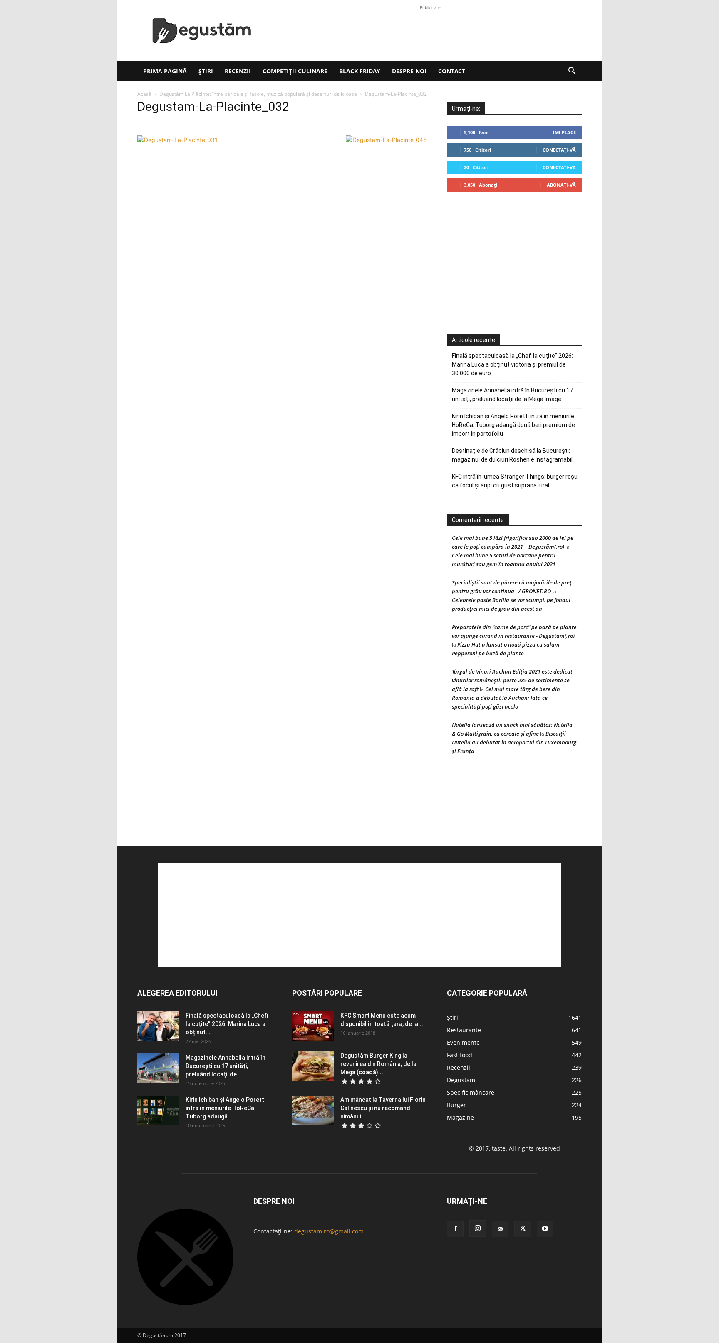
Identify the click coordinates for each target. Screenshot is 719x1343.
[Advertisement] (430, 31)
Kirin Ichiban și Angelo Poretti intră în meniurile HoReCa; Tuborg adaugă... (225, 1108)
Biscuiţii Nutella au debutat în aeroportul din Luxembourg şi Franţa (514, 742)
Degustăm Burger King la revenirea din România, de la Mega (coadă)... (378, 1064)
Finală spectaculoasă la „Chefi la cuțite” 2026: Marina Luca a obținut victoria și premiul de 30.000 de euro (512, 364)
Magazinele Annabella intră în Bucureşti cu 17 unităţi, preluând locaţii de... (225, 1066)
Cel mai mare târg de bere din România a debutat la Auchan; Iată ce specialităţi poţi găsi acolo (506, 697)
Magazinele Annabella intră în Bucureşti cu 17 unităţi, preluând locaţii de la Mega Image (512, 394)
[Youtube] (545, 1229)
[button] (572, 72)
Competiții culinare (295, 71)
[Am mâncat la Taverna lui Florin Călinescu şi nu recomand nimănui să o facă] (313, 1110)
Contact (451, 71)
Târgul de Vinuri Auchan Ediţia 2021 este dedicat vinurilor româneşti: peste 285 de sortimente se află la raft (512, 680)
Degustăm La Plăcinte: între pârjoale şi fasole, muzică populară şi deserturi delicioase (258, 93)
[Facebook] (455, 1229)
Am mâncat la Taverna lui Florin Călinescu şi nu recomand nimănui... (383, 1108)
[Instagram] (477, 1228)
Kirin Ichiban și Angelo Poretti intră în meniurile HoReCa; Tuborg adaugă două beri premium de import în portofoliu (513, 425)
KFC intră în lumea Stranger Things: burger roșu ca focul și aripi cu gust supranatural (515, 481)
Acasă (144, 93)
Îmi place (564, 132)
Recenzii (238, 71)
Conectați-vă (559, 150)
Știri (205, 71)
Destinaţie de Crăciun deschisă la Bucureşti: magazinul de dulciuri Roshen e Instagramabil (512, 455)
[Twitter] (522, 1229)
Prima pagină (165, 71)
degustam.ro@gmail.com (329, 1231)
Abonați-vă (561, 185)
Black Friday (359, 71)
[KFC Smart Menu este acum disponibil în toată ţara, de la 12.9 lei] (313, 1026)
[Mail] (500, 1229)
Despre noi (409, 71)
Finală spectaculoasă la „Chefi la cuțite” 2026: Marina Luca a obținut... (227, 1024)
